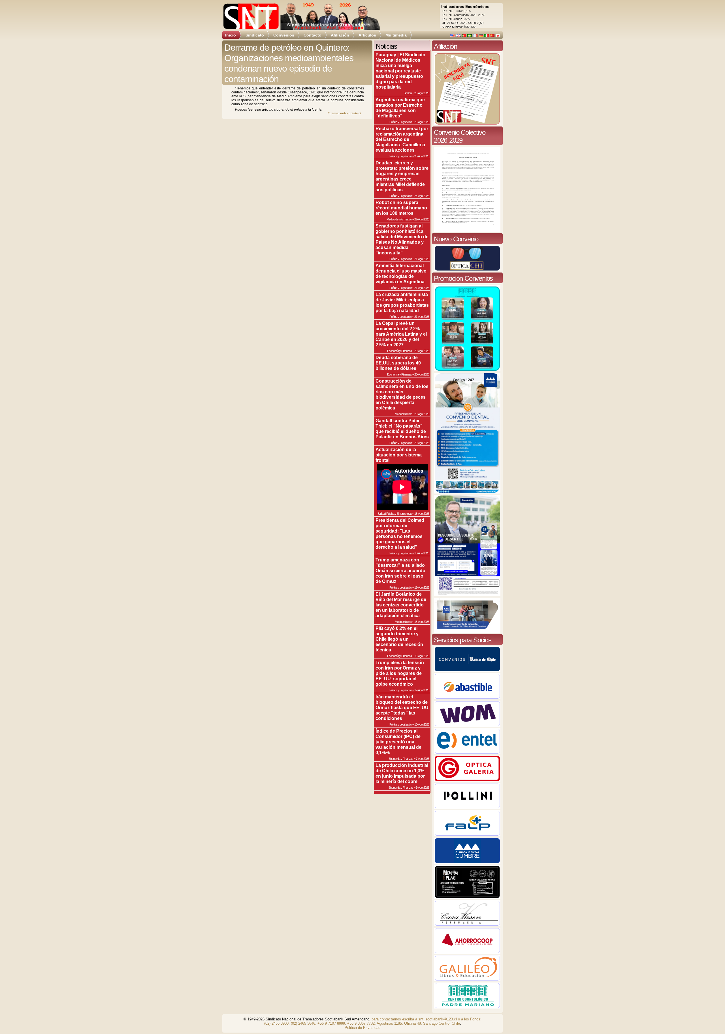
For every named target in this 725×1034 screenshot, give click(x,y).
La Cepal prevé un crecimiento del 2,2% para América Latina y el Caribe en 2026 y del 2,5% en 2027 (401, 334)
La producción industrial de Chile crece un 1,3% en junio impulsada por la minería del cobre (402, 773)
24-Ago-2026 (421, 196)
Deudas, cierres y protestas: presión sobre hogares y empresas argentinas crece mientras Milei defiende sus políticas (402, 176)
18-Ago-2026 (421, 513)
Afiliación (340, 35)
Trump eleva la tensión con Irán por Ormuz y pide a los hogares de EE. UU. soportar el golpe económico (400, 673)
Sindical (408, 93)
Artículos (367, 35)
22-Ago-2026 (421, 219)
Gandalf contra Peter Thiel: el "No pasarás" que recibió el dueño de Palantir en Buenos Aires (402, 428)
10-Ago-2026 (421, 724)
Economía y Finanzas (399, 351)
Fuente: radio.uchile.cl (344, 113)
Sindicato (255, 35)
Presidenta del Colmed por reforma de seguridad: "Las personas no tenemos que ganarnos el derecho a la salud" (400, 534)
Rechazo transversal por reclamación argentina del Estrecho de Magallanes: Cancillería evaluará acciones (402, 139)
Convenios (283, 35)
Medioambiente (403, 414)
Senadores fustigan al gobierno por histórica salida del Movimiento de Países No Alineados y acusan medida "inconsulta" (402, 239)
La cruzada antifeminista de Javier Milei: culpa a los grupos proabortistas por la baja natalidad (402, 302)
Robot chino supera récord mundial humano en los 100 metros (401, 208)
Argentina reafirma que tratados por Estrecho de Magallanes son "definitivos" (400, 107)
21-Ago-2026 (421, 259)
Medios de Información (399, 219)
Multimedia (396, 35)
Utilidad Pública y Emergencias (395, 513)
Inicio (230, 35)
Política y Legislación (400, 122)
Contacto (312, 35)
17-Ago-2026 (421, 690)
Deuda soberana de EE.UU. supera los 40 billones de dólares (398, 363)
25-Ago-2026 (421, 156)
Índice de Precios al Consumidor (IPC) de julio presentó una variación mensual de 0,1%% (398, 741)
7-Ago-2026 (422, 758)
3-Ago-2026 (422, 787)
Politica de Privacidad (362, 1028)
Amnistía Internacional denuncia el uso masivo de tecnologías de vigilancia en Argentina (401, 273)
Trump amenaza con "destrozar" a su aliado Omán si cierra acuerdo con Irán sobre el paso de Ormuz (400, 570)
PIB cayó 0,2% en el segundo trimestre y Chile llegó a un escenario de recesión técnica (399, 639)
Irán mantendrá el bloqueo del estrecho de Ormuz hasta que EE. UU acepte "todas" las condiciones (402, 707)
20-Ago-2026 (421, 351)
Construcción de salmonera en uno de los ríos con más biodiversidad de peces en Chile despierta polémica (402, 394)
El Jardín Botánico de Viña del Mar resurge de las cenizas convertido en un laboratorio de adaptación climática (401, 604)
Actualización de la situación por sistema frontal (399, 455)
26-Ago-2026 (421, 93)
